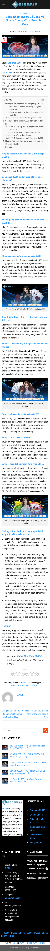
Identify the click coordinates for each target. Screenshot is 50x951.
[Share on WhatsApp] (13, 674)
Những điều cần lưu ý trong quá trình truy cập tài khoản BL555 (24, 142)
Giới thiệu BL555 (37, 810)
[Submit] (45, 730)
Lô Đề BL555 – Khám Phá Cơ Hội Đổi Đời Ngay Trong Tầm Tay (28, 763)
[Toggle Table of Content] (42, 100)
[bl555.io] (25, 4)
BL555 (9, 72)
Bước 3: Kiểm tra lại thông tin (20, 135)
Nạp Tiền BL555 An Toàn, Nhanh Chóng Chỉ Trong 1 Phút (36, 714)
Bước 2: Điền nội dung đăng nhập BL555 (24, 132)
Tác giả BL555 (36, 842)
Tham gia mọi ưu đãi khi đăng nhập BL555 (25, 118)
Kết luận (8, 147)
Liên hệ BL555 (36, 815)
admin (37, 31)
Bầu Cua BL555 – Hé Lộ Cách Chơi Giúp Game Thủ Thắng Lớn (27, 747)
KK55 (11, 936)
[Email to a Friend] (27, 674)
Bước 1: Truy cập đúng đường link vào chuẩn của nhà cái (26, 128)
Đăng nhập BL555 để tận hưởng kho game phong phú (25, 108)
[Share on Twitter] (23, 674)
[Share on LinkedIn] (36, 674)
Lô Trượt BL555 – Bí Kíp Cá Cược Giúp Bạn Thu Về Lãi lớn (27, 780)
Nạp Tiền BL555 (32, 656)
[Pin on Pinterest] (32, 674)
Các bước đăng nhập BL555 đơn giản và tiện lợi (24, 122)
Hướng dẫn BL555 (31, 685)
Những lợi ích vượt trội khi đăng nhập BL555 (24, 104)
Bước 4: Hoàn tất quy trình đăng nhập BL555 (26, 138)
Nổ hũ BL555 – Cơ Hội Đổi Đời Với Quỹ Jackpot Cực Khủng (27, 755)
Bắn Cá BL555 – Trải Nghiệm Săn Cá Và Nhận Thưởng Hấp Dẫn (27, 772)
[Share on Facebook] (18, 674)
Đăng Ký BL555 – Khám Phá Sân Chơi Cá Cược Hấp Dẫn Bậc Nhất (12, 714)
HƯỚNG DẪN (25, 13)
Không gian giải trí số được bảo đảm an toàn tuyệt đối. (26, 113)
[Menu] (3, 4)
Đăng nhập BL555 (17, 685)
